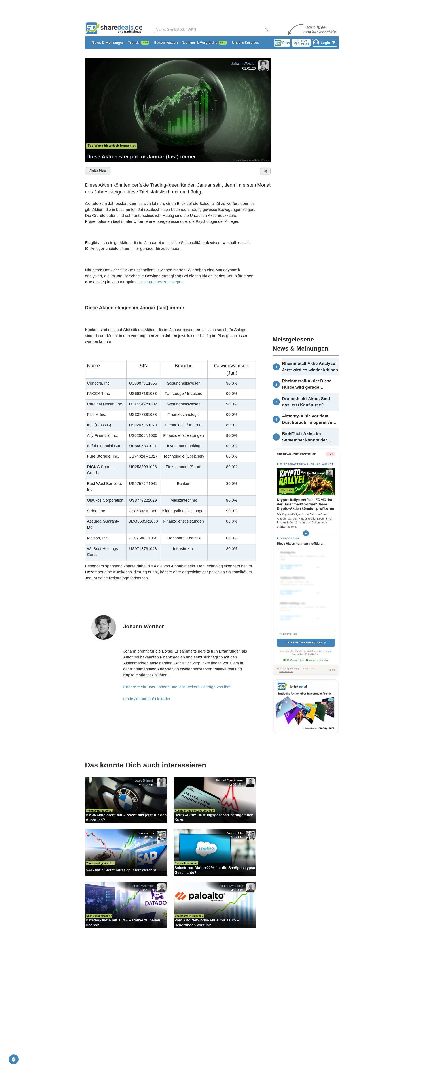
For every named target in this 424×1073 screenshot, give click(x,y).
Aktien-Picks (97, 170)
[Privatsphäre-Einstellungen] (14, 1059)
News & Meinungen (107, 42)
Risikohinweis (286, 671)
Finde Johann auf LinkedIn (146, 699)
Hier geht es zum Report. (163, 282)
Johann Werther (243, 63)
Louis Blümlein (145, 780)
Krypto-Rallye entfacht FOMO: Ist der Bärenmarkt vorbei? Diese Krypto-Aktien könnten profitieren (305, 504)
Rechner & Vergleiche (199, 42)
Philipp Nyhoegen (142, 885)
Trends (134, 42)
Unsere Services (245, 42)
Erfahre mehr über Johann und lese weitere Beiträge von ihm (177, 687)
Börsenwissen (166, 42)
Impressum (308, 668)
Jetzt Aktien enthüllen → (306, 642)
